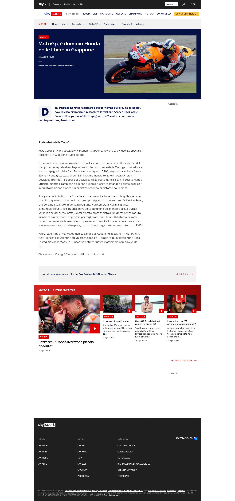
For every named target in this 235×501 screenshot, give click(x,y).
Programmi (84, 476)
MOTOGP (149, 14)
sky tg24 (42, 452)
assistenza (171, 491)
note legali (124, 458)
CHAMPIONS (135, 14)
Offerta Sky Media (127, 470)
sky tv (81, 445)
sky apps (82, 452)
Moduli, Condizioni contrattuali (78, 491)
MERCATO (121, 14)
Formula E (126, 24)
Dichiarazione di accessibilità (134, 464)
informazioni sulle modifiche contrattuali (125, 491)
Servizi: (81, 439)
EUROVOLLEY (164, 14)
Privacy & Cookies (99, 491)
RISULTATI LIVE (90, 14)
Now (80, 458)
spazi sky (82, 470)
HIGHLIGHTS (106, 14)
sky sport (43, 445)
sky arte (42, 464)
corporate (123, 476)
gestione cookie (126, 445)
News (55, 24)
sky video (43, 458)
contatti (181, 491)
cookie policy (125, 452)
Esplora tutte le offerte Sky (68, 4)
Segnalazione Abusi (112, 495)
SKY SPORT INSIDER (186, 14)
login (193, 4)
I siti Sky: (42, 439)
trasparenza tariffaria (157, 491)
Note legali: (123, 439)
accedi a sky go (184, 438)
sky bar (82, 464)
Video (65, 24)
